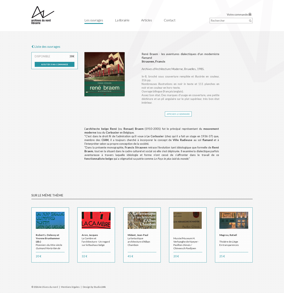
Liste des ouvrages (47, 46)
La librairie (122, 20)
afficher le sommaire (178, 113)
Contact (169, 20)
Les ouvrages (93, 20)
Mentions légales (70, 287)
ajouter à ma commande (54, 64)
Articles (146, 20)
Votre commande (237, 14)
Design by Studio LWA (94, 287)
